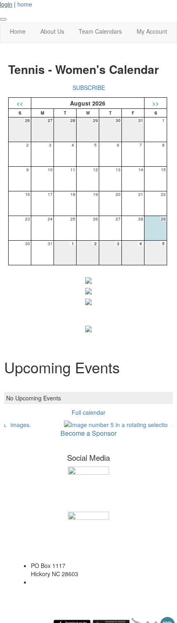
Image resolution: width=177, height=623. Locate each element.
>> (155, 103)
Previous (6, 424)
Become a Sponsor (88, 433)
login (6, 4)
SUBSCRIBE (88, 87)
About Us (52, 31)
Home (18, 31)
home (24, 4)
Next (170, 424)
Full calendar (88, 412)
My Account (152, 31)
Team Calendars (100, 31)
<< (19, 103)
